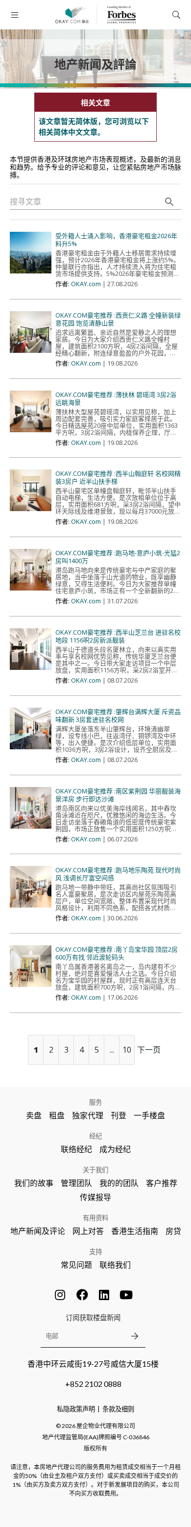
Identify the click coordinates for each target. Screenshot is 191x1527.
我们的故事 (33, 1182)
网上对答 (88, 1230)
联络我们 (115, 1264)
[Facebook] (82, 1294)
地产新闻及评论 (37, 1230)
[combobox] (95, 202)
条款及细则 (118, 1409)
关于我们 (95, 1170)
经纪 (95, 1136)
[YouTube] (126, 1294)
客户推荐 (161, 1182)
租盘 (57, 1115)
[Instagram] (60, 1294)
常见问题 (76, 1264)
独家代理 (87, 1115)
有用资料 (95, 1218)
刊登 (118, 1115)
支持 (95, 1252)
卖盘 (34, 1115)
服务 (95, 1102)
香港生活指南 (134, 1230)
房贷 (173, 1230)
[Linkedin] (104, 1294)
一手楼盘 (149, 1115)
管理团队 (76, 1182)
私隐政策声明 (76, 1409)
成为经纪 (115, 1149)
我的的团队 (119, 1182)
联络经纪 (76, 1149)
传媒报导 (95, 1197)
